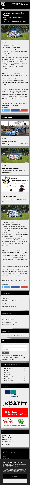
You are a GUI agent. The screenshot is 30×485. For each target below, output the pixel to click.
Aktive (9, 17)
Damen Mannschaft (18, 17)
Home (4, 17)
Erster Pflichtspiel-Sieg (9, 141)
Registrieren (6, 458)
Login (4, 456)
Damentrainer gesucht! (9, 197)
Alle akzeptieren (15, 476)
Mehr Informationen (13, 472)
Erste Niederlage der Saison (10, 168)
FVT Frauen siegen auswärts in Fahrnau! (15, 21)
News (5, 19)
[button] (6, 110)
